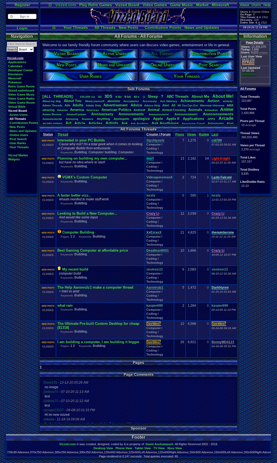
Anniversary (102, 114)
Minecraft (220, 5)
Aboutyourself (94, 101)
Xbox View (174, 448)
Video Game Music (21, 94)
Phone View (124, 448)
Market (202, 5)
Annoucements (131, 114)
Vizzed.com (65, 5)
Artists (111, 123)
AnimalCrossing (174, 109)
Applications (17, 62)
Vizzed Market (18, 155)
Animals (195, 110)
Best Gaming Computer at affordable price (92, 250)
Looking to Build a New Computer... (87, 213)
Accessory (150, 101)
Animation (211, 110)
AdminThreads (52, 105)
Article (79, 123)
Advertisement (115, 105)
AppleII (172, 119)
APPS (211, 118)
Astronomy (216, 123)
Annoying (72, 118)
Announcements (218, 114)
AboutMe (200, 96)
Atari (230, 123)
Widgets (14, 159)
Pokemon (15, 82)
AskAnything (139, 123)
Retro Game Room (21, 86)
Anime (226, 109)
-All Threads (17, 118)
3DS (108, 96)
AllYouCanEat (187, 105)
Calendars (15, 66)
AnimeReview (51, 114)
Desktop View (103, 448)
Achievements (192, 101)
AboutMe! (222, 96)
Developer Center (20, 70)
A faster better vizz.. (74, 195)
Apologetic (121, 118)
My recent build (75, 269)
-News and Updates (23, 131)
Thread (62, 134)
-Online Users (18, 135)
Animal (154, 110)
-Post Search (18, 139)
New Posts (128, 27)
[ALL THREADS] (57, 96)
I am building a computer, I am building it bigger (98, 342)
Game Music (181, 5)
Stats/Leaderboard (21, 90)
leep (153, 96)
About (244, 5)
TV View (159, 448)
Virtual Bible (16, 106)
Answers (87, 118)
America (77, 110)
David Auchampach (159, 444)
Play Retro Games (95, 5)
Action (213, 101)
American (92, 110)
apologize (141, 119)
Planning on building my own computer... (92, 158)
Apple (158, 119)
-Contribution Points (23, 122)
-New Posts (17, 127)
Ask (124, 123)
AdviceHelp (152, 105)
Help (267, 5)
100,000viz (87, 96)
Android (139, 109)
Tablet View (143, 448)
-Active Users (18, 114)
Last (215, 134)
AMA (230, 105)
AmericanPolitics (116, 110)
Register (22, 5)
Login (22, 28)
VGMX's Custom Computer (84, 177)
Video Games (155, 5)
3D (99, 96)
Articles (95, 123)
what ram (65, 305)
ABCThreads (178, 96)
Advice (136, 105)
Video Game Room (21, 102)
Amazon (62, 110)
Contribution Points (163, 27)
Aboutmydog (51, 101)
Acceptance (131, 101)
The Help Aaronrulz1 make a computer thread (95, 287)
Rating (204, 134)
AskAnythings (165, 123)
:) (144, 96)
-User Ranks (17, 143)
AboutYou (72, 101)
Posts (179, 134)
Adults (77, 105)
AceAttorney (168, 101)
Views (191, 134)
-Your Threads (19, 147)
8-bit (127, 96)
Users (256, 5)
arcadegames (52, 123)
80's (136, 96)
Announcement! (186, 114)
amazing (48, 109)
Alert (165, 105)
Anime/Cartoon (76, 114)
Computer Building (78, 232)
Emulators (15, 74)
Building (80, 152)
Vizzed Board (127, 5)
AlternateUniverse (212, 105)
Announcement (159, 114)
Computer (126, 152)
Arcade (226, 118)
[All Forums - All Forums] (138, 23)
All (173, 105)
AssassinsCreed (193, 123)
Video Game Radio (21, 98)
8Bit (118, 96)
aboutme (113, 101)
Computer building (102, 152)
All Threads (105, 27)
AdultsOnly (93, 105)
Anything (103, 118)
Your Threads (75, 27)
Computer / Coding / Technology (154, 148)
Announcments (52, 118)
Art (68, 123)
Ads (67, 105)
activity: (228, 101)
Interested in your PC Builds (81, 140)
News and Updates (201, 27)
